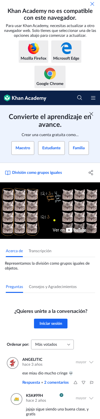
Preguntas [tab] (14, 287)
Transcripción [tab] (40, 251)
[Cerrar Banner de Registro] (91, 114)
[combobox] (52, 344)
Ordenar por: (18, 344)
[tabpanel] (50, 264)
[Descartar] (92, 4)
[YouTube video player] (50, 210)
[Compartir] (91, 172)
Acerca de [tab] (14, 251)
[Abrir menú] (93, 98)
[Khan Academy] (23, 98)
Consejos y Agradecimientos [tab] (53, 287)
